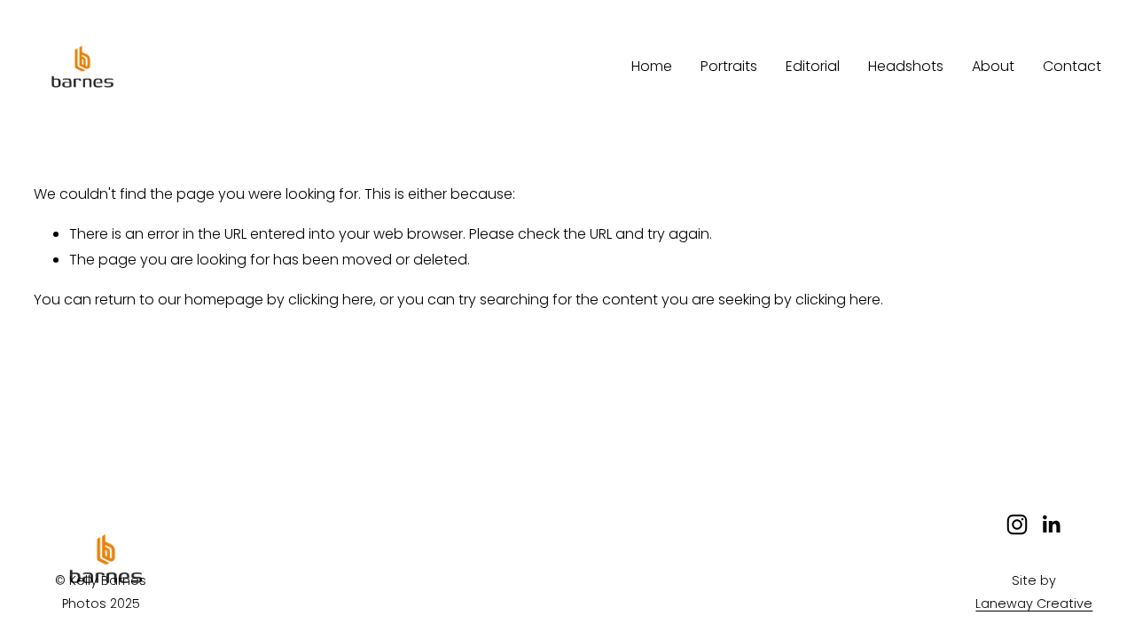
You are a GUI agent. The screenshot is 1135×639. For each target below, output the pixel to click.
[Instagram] (1017, 524)
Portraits (729, 66)
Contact (1072, 66)
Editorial (813, 66)
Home (651, 66)
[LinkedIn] (1050, 524)
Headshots (905, 66)
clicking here (330, 299)
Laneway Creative (1033, 603)
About (993, 66)
